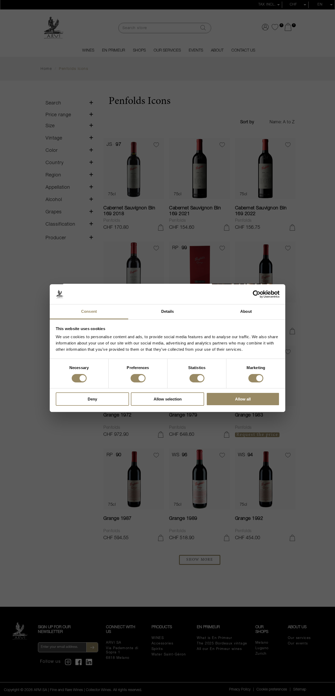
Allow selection (168, 399)
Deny (92, 399)
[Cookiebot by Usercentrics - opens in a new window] (257, 294)
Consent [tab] (89, 311)
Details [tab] (167, 311)
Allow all (243, 399)
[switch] (138, 378)
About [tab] (246, 311)
